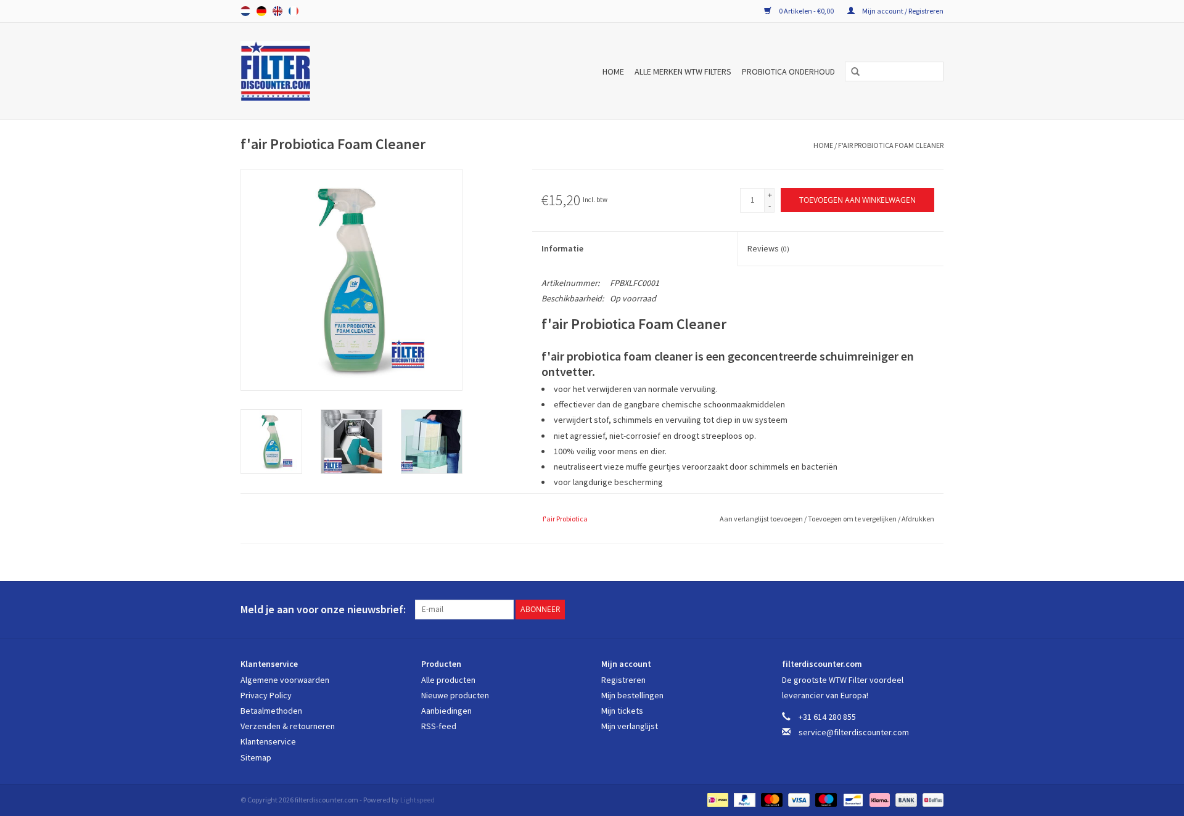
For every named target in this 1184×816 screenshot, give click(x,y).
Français (293, 11)
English (277, 11)
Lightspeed (417, 799)
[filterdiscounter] (299, 71)
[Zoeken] (851, 72)
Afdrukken (918, 518)
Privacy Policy (266, 695)
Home (613, 71)
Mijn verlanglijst (629, 726)
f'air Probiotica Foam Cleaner (891, 145)
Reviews (768, 248)
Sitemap (255, 757)
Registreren (623, 679)
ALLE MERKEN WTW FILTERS (683, 71)
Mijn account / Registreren (902, 10)
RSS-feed (438, 726)
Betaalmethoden (271, 710)
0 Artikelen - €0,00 (806, 10)
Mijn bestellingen (632, 695)
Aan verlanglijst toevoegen (762, 518)
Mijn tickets (622, 710)
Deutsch (261, 11)
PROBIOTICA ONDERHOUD (788, 71)
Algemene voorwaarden (284, 679)
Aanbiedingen (446, 710)
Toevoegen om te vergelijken (853, 518)
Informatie (562, 248)
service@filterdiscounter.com (854, 732)
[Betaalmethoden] (716, 799)
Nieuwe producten (455, 695)
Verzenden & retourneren (287, 726)
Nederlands (245, 11)
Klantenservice (268, 741)
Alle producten (448, 679)
